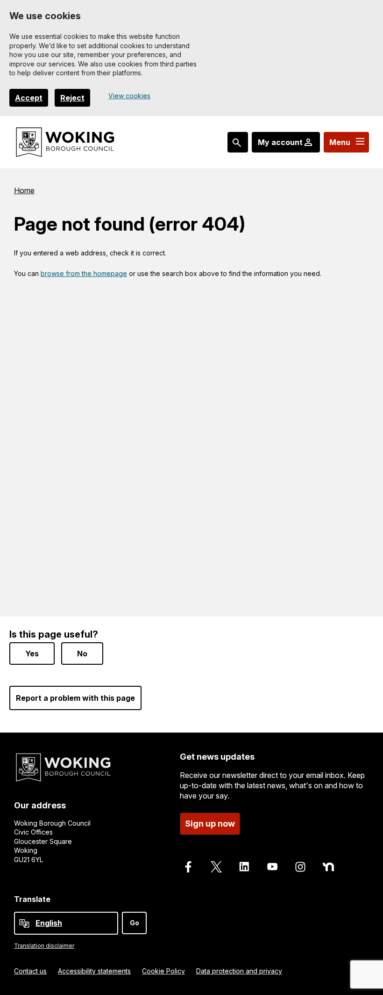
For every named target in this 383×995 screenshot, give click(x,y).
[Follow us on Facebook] (188, 866)
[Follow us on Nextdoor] (328, 866)
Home (24, 190)
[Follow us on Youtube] (272, 866)
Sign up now (210, 823)
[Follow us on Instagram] (300, 866)
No (82, 653)
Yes (32, 653)
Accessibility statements (94, 971)
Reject (72, 97)
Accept (29, 97)
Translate (32, 899)
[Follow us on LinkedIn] (244, 866)
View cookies (129, 96)
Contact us (30, 971)
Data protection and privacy (239, 971)
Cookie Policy (163, 971)
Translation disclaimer (44, 945)
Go (134, 923)
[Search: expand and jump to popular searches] (237, 142)
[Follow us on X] (216, 866)
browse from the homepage (84, 273)
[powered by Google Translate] (24, 923)
